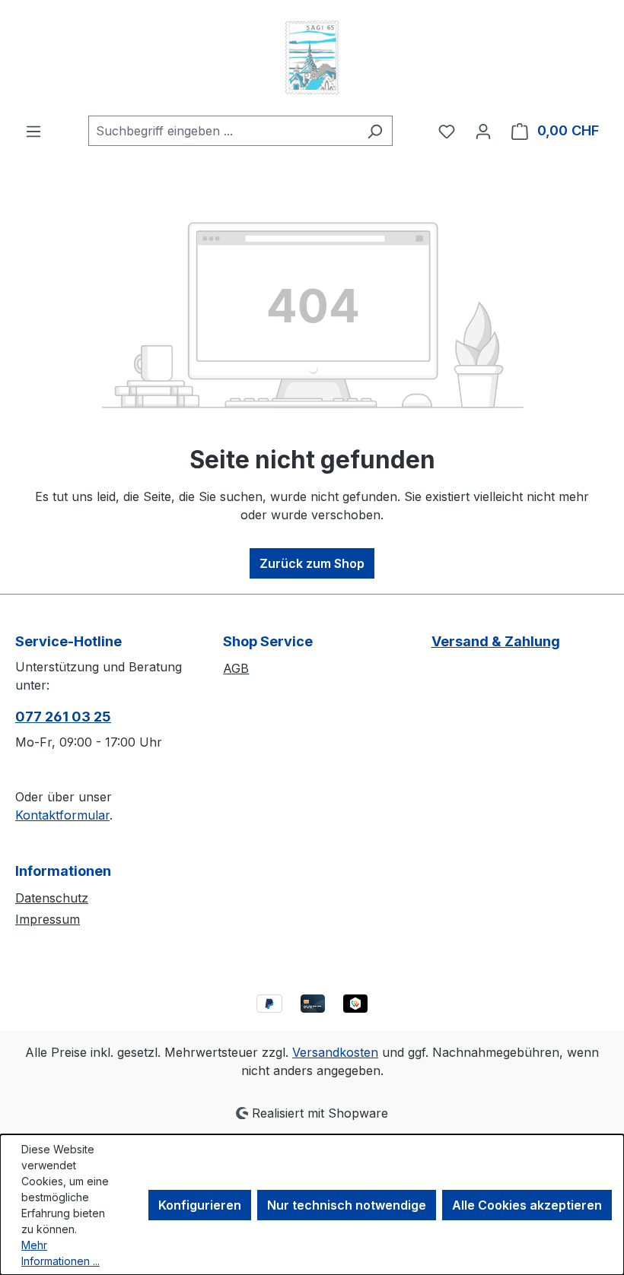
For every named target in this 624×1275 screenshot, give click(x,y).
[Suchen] (375, 131)
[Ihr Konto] (483, 131)
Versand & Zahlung (495, 641)
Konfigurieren (199, 1205)
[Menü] (33, 131)
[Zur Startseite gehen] (312, 57)
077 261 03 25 (63, 717)
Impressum (47, 919)
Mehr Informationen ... (60, 1253)
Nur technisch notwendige (346, 1205)
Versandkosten (335, 1052)
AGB (236, 668)
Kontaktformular (62, 815)
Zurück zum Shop (312, 563)
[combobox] (223, 131)
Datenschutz (51, 898)
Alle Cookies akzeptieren (527, 1205)
